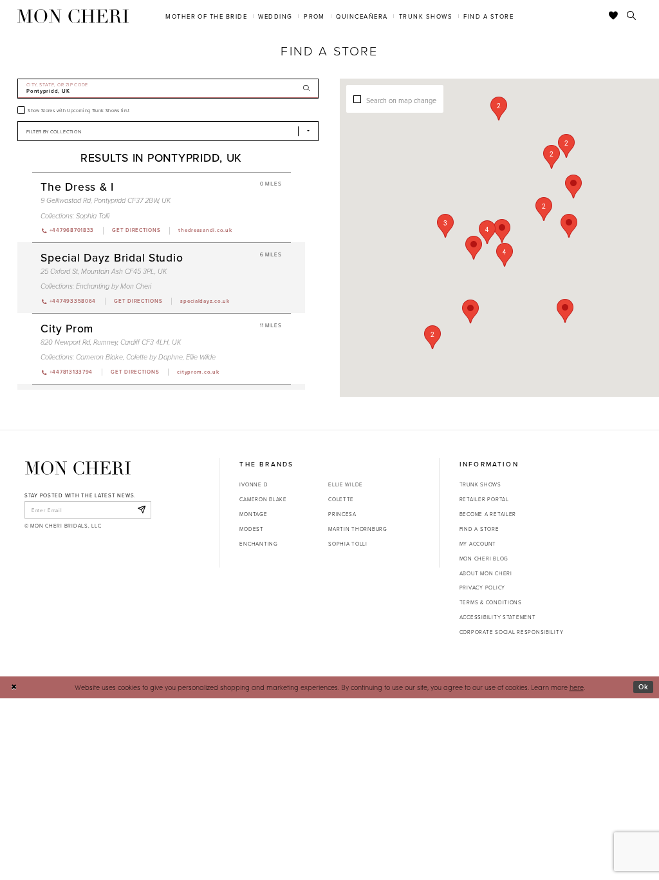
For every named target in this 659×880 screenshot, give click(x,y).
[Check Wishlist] (613, 16)
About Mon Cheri (485, 573)
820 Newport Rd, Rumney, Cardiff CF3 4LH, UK (111, 342)
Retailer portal (484, 498)
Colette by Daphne (154, 357)
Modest (251, 528)
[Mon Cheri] (78, 468)
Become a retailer (487, 513)
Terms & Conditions (490, 602)
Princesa (342, 513)
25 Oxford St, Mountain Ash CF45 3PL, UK (104, 271)
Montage (253, 513)
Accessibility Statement (497, 616)
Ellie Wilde (201, 357)
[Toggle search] (631, 16)
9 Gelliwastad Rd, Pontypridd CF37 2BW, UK (106, 200)
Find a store (479, 528)
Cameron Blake (99, 357)
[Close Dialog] (14, 687)
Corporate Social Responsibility (511, 631)
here (577, 687)
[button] (487, 232)
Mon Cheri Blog (483, 558)
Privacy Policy (482, 587)
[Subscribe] (141, 509)
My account (477, 543)
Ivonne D (253, 484)
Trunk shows (480, 484)
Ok (643, 687)
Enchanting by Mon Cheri (113, 286)
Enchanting (258, 543)
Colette (341, 498)
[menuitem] (206, 15)
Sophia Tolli (92, 216)
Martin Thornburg (357, 528)
